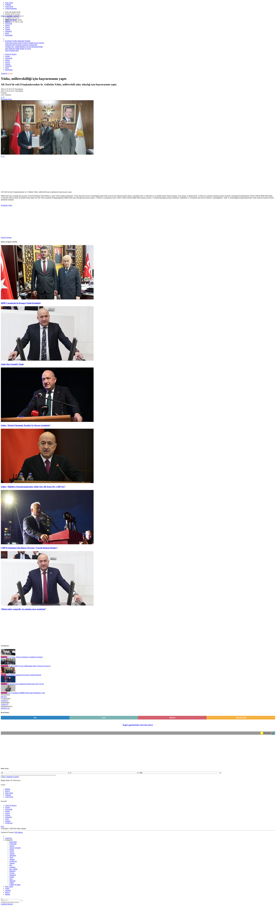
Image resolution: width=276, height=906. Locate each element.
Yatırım (31, 45)
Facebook (8, 41)
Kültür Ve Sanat (25, 49)
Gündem (8, 47)
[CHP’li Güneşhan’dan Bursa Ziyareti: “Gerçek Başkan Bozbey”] (47, 544)
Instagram (21, 41)
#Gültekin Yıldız (6, 205)
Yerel (7, 33)
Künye (7, 50)
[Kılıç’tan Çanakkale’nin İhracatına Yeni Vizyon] (8, 682)
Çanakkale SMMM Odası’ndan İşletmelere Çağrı (26, 693)
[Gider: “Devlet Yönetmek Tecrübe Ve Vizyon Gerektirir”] (47, 421)
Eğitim (40, 47)
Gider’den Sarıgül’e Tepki (12, 364)
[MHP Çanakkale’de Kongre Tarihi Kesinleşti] (47, 299)
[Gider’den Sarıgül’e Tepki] (47, 360)
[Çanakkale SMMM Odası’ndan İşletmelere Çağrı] (8, 691)
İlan (35, 45)
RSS (17, 50)
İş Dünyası (25, 45)
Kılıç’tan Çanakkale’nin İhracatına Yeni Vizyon (25, 684)
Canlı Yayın (9, 6)
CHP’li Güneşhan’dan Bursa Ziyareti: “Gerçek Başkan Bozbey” (29, 548)
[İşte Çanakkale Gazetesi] (10, 16)
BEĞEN (4, 697)
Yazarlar (8, 890)
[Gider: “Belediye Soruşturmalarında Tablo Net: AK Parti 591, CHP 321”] (47, 482)
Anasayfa (4, 73)
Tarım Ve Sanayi (10, 20)
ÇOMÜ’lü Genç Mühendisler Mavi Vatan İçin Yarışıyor (29, 666)
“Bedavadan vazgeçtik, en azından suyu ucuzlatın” (23, 609)
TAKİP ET (4, 700)
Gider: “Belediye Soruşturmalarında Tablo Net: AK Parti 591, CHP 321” (33, 487)
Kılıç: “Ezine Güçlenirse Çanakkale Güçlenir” (25, 657)
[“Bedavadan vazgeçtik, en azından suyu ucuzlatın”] (47, 605)
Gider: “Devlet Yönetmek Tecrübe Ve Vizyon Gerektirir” (26, 425)
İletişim (12, 50)
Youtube (27, 41)
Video (7, 888)
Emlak (7, 25)
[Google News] (6, 99)
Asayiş (7, 27)
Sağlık (17, 49)
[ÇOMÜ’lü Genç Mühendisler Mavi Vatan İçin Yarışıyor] (8, 664)
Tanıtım (18, 45)
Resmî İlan (9, 35)
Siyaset (28, 47)
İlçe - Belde (15, 47)
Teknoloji (8, 31)
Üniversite (8, 23)
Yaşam (7, 22)
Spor (6, 49)
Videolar (8, 5)
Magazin (11, 49)
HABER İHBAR (7, 904)
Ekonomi (34, 47)
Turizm (7, 29)
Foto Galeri (9, 3)
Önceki (3, 237)
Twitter (14, 41)
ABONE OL (5, 708)
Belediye (22, 47)
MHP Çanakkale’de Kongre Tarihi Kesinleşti (21, 303)
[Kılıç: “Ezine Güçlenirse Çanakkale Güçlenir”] (8, 655)
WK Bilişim (18, 832)
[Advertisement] (65, 174)
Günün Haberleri (11, 8)
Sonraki (9, 237)
